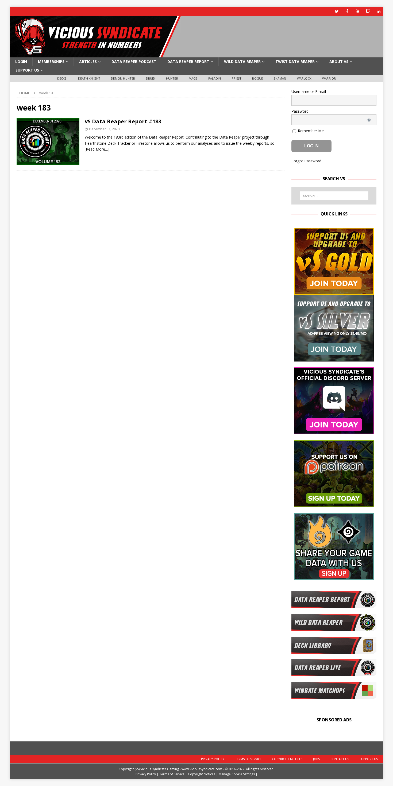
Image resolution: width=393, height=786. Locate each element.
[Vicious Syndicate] (95, 54)
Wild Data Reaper (242, 61)
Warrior (329, 78)
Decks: (62, 78)
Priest (236, 78)
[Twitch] (368, 11)
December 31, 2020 (104, 129)
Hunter (172, 78)
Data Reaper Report (188, 61)
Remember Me (310, 130)
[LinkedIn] (378, 11)
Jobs (316, 759)
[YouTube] (357, 11)
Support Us (27, 70)
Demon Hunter (123, 78)
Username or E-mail (308, 91)
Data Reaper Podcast (133, 61)
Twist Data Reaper (295, 61)
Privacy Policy (212, 759)
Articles (88, 61)
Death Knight (89, 78)
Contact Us (339, 759)
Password (300, 111)
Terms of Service (248, 759)
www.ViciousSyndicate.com (202, 769)
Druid (150, 78)
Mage (193, 78)
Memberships (51, 61)
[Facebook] (347, 11)
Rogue (257, 78)
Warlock (304, 78)
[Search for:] (334, 195)
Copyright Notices (287, 759)
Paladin (214, 78)
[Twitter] (336, 11)
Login (21, 61)
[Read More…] (97, 149)
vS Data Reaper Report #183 (123, 121)
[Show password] (368, 119)
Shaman (279, 78)
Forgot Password (306, 160)
